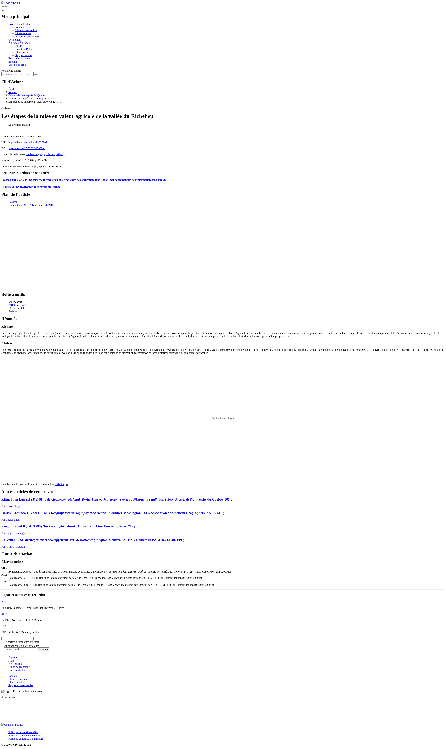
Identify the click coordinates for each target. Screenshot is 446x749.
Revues (19, 27)
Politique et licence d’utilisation (25, 738)
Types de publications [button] (20, 23)
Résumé (12, 201)
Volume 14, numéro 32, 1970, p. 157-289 (31, 98)
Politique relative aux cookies (24, 735)
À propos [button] (13, 42)
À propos (24, 42)
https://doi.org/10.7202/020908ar (27, 148)
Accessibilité (15, 663)
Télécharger (61, 484)
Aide (11, 660)
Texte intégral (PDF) (19, 204)
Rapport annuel (23, 55)
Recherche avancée (19, 58)
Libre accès (21, 52)
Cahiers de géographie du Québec (27, 95)
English (12, 61)
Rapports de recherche (27, 36)
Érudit (18, 45)
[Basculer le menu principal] (2, 10)
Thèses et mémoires (26, 30)
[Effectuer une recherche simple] (2, 6)
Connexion (14, 39)
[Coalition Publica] (12, 724)
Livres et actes (23, 33)
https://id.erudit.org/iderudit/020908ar (28, 142)
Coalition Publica (24, 49)
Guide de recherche (19, 666)
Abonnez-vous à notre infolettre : (22, 645)
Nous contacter (16, 670)
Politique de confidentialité (23, 732)
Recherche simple (11, 70)
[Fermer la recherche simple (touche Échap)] (6, 6)
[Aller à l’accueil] (10, 2)
